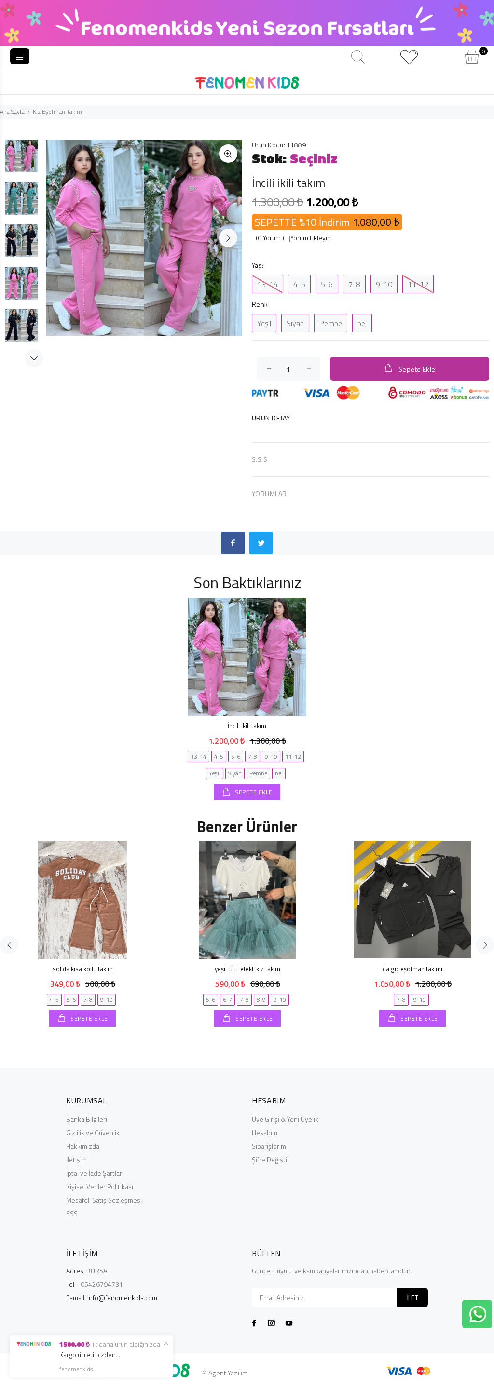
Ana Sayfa (12, 111)
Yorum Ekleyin (310, 238)
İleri (228, 238)
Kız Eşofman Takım (57, 111)
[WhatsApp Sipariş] (478, 1313)
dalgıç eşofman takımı (412, 969)
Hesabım (264, 1132)
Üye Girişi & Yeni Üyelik (285, 1119)
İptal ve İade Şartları (95, 1173)
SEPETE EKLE (253, 792)
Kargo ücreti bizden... (89, 1354)
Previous (9, 945)
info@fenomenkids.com (122, 1298)
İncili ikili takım (247, 726)
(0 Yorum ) (270, 238)
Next (34, 358)
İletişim (76, 1159)
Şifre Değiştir (270, 1159)
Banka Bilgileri (86, 1119)
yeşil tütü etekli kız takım (247, 969)
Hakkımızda (82, 1146)
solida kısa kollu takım (83, 969)
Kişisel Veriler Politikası (99, 1186)
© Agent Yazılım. (225, 1373)
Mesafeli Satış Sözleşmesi (104, 1200)
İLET (412, 1298)
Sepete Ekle (417, 369)
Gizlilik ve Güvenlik (93, 1132)
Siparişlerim (269, 1146)
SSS (72, 1213)
